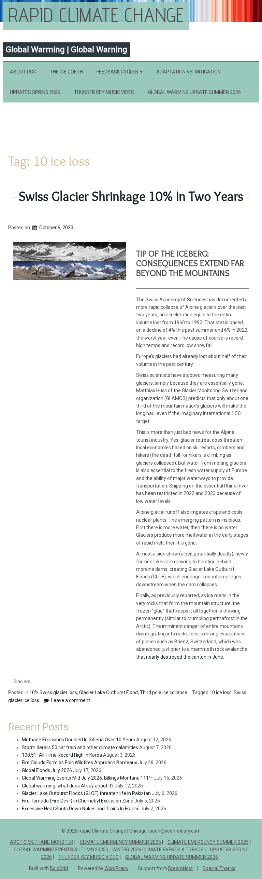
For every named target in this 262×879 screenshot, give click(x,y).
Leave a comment (70, 700)
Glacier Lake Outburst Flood (108, 692)
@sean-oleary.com (180, 831)
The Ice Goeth (66, 71)
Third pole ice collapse (163, 692)
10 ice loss (220, 692)
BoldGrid (59, 868)
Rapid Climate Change (96, 14)
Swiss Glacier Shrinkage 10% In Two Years (131, 196)
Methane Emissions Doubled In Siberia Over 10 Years (78, 739)
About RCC (23, 71)
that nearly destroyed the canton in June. (180, 657)
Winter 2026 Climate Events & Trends (158, 849)
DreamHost (180, 868)
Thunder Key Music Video (104, 92)
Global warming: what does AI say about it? (68, 785)
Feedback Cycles (118, 71)
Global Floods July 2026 (47, 770)
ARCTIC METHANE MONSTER (41, 842)
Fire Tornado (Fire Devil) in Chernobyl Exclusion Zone (77, 801)
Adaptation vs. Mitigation (188, 71)
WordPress (116, 868)
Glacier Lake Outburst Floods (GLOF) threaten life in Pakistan (86, 793)
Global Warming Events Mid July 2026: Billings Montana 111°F (87, 778)
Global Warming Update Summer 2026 (194, 92)
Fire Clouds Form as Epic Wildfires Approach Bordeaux (79, 762)
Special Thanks (219, 868)
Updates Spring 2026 (35, 92)
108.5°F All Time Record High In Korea (62, 755)
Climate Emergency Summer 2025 (120, 842)
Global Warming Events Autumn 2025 (60, 849)
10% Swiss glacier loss (53, 692)
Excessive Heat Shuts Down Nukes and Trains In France (81, 808)
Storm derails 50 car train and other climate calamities (80, 747)
